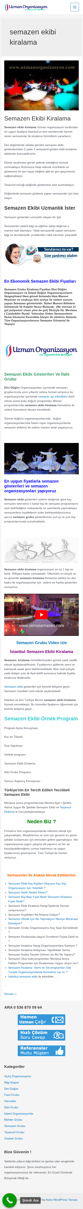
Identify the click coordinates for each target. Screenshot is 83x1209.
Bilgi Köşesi (11, 1082)
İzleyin (44, 317)
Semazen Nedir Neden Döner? (28, 892)
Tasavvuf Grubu (14, 1132)
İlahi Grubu (11, 1107)
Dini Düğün (11, 1088)
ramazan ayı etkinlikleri (52, 396)
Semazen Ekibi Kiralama (37, 118)
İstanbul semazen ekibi (22, 976)
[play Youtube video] (41, 615)
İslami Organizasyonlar (18, 1113)
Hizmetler (10, 1101)
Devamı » (10, 994)
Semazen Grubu (14, 1126)
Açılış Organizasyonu (17, 1076)
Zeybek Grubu (13, 1138)
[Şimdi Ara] (9, 1200)
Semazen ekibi (13, 686)
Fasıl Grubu (11, 1094)
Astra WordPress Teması (62, 1199)
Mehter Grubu (13, 1119)
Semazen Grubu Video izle (41, 642)
